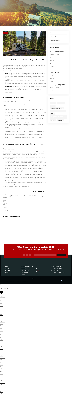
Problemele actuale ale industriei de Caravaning (57, 117)
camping (52, 105)
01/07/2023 (31, 196)
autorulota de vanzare (21, 151)
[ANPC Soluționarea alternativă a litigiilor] (43, 269)
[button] (36, 291)
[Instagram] (27, 255)
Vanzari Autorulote (55, 40)
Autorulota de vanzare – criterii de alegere (34, 195)
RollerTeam (53, 120)
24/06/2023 (5, 32)
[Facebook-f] (24, 255)
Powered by (4, 294)
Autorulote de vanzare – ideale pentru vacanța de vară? (14, 195)
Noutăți (4, 57)
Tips (52, 38)
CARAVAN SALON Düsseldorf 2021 (57, 108)
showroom (60, 120)
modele (52, 113)
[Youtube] (30, 255)
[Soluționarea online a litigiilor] (42, 271)
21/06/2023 (11, 197)
